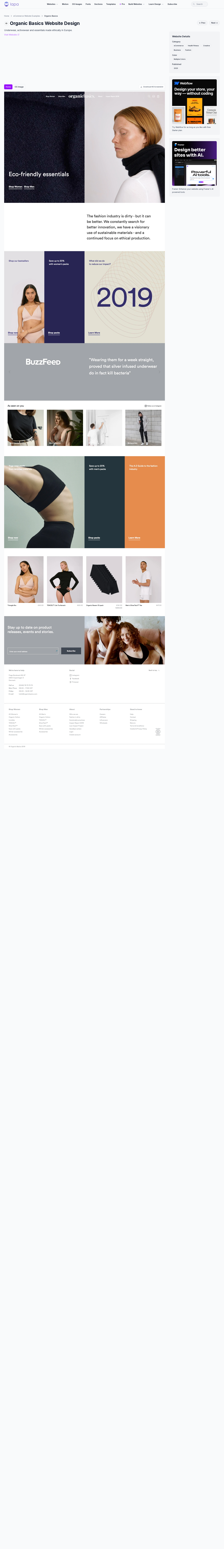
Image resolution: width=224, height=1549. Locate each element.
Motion (65, 4)
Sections (98, 4)
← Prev (202, 23)
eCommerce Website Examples (26, 16)
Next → (214, 23)
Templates (111, 4)
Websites (51, 4)
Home (6, 16)
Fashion (188, 50)
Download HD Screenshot (153, 87)
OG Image (19, 87)
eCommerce (179, 46)
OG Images (77, 4)
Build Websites (135, 4)
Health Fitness (193, 46)
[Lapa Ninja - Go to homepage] (11, 4)
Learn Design (155, 4)
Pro (123, 4)
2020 (176, 68)
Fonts (88, 4)
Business (177, 50)
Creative (206, 46)
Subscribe (172, 4)
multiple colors (180, 59)
